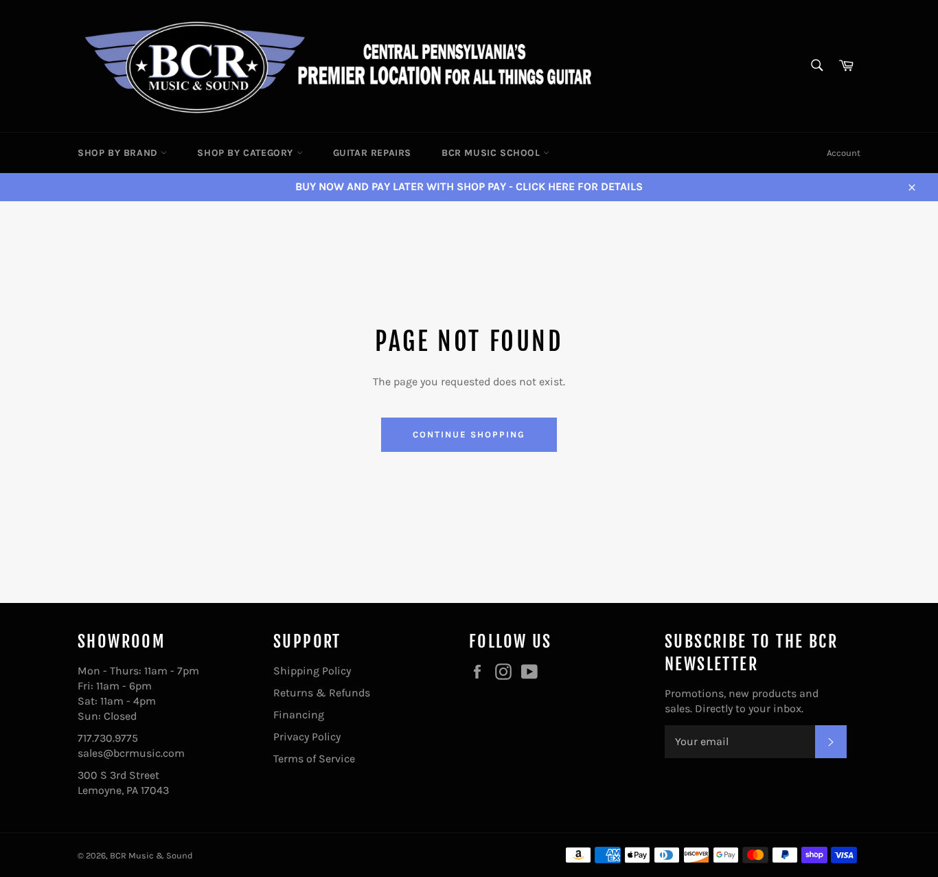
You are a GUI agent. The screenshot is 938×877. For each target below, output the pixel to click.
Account (843, 153)
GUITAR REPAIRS (372, 153)
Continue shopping (469, 434)
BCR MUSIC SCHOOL (492, 153)
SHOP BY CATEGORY (246, 153)
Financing (298, 714)
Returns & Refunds (321, 692)
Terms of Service (314, 758)
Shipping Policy (312, 670)
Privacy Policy (307, 736)
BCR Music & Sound (151, 855)
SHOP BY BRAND (119, 153)
